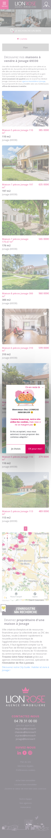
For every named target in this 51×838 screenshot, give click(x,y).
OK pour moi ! (35, 448)
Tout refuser (33, 387)
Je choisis (16, 448)
